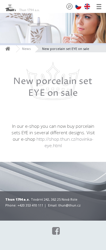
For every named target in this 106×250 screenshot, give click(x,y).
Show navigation (99, 6)
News (26, 48)
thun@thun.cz (69, 205)
